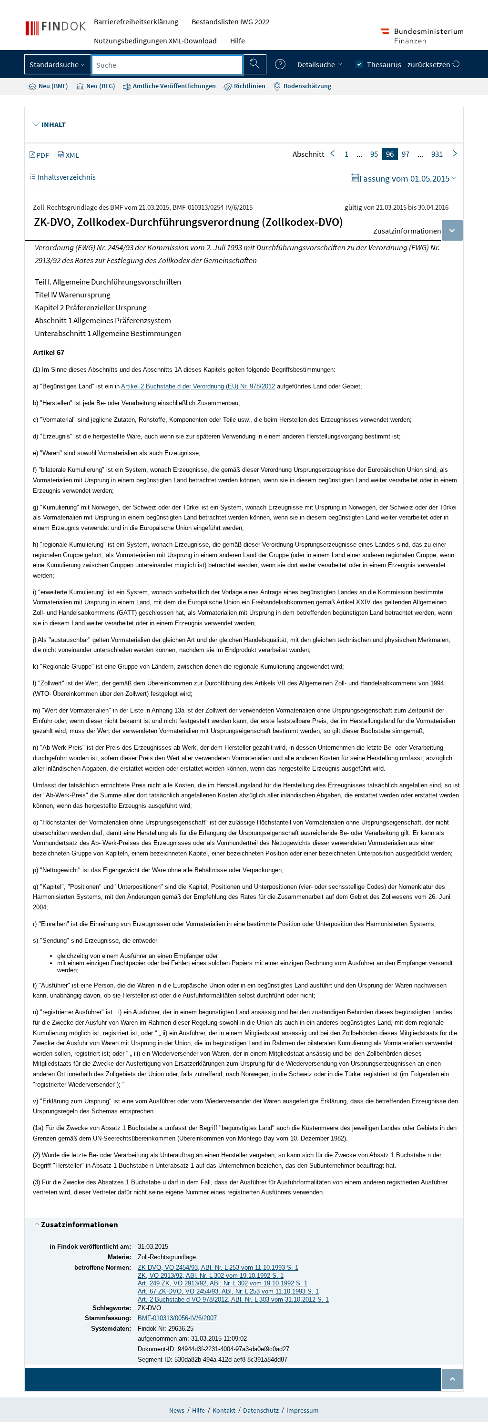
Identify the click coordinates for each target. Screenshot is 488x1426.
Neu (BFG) (100, 85)
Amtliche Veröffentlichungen (174, 85)
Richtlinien (249, 85)
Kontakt (224, 1410)
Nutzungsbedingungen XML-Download (155, 40)
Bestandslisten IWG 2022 (231, 21)
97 (405, 154)
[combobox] (167, 64)
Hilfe (237, 40)
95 (374, 154)
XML (72, 155)
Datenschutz (261, 1410)
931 (437, 154)
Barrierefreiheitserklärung (136, 21)
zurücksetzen (429, 64)
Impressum (302, 1410)
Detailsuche (316, 64)
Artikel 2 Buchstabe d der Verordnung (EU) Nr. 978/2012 (198, 386)
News (176, 1410)
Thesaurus (384, 64)
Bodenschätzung (306, 85)
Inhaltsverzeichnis (66, 177)
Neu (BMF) (52, 85)
